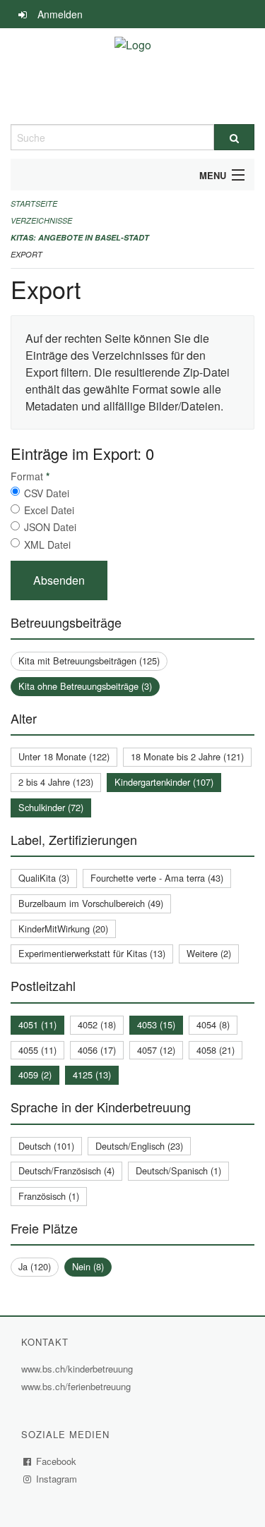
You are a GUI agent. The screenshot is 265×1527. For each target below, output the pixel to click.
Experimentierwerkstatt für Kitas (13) (91, 953)
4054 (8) (213, 1024)
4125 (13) (92, 1074)
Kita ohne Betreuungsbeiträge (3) (85, 686)
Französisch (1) (48, 1196)
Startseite (34, 203)
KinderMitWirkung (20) (63, 928)
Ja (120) (34, 1266)
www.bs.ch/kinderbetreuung (78, 1368)
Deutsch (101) (46, 1145)
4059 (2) (35, 1074)
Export (26, 254)
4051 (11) (37, 1024)
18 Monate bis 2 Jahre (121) (187, 756)
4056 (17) (97, 1050)
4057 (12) (156, 1050)
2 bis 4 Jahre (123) (55, 782)
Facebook (56, 1461)
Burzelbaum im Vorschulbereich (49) (90, 903)
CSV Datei (46, 493)
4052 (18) (97, 1024)
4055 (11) (37, 1050)
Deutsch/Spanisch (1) (178, 1170)
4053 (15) (156, 1024)
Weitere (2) (209, 953)
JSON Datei (50, 527)
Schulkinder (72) (50, 807)
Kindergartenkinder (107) (163, 782)
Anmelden (60, 14)
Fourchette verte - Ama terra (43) (156, 877)
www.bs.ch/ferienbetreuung (77, 1386)
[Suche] (234, 137)
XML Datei (47, 544)
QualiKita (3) (43, 877)
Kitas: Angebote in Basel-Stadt (80, 237)
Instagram (57, 1478)
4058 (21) (215, 1050)
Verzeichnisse (41, 220)
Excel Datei (49, 510)
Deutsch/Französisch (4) (66, 1170)
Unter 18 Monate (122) (64, 756)
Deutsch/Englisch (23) (139, 1145)
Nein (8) (88, 1266)
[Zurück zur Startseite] (132, 76)
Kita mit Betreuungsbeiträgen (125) (89, 660)
